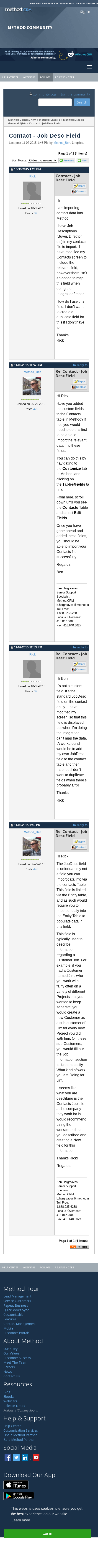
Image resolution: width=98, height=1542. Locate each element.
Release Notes (64, 77)
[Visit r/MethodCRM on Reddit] (87, 54)
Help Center (10, 77)
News (7, 1371)
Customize (92, 3)
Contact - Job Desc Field (45, 123)
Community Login (45, 94)
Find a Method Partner (20, 1435)
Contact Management (19, 1324)
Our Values (11, 1353)
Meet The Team (15, 1362)
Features (9, 1319)
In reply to (80, 365)
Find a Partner (44, 3)
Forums (45, 77)
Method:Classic (49, 119)
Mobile (8, 1328)
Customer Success (17, 1358)
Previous (69, 160)
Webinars (29, 77)
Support (80, 3)
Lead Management (17, 1296)
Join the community (75, 94)
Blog (32, 3)
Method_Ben (62, 142)
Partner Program (64, 3)
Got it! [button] (47, 1534)
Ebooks (8, 1396)
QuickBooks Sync (16, 1310)
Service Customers (17, 1301)
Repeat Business (15, 1305)
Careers (9, 1367)
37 (35, 213)
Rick (32, 176)
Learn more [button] (21, 1520)
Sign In (85, 11)
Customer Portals (16, 1333)
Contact (81, 191)
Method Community (22, 119)
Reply (81, 186)
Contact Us (11, 1376)
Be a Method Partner (19, 1439)
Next (84, 160)
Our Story (10, 1348)
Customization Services (20, 1430)
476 (35, 409)
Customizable (13, 1314)
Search (82, 102)
